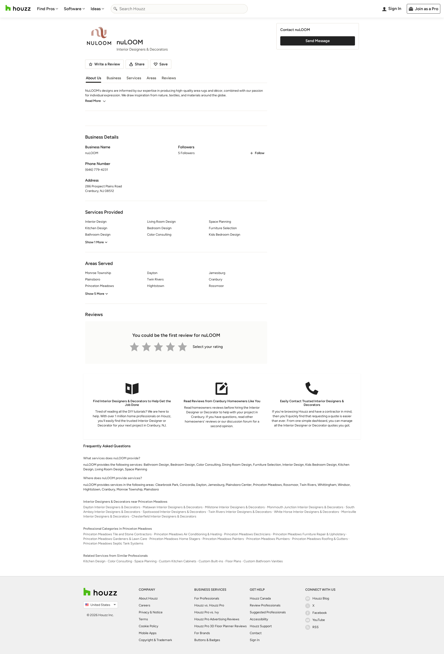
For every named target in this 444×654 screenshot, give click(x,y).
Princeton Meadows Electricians (247, 534)
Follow (259, 153)
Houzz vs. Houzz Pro (209, 605)
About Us (93, 78)
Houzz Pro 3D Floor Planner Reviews (220, 626)
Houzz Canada (260, 598)
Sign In (255, 640)
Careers (144, 605)
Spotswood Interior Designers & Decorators (174, 512)
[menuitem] (47, 8)
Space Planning (145, 561)
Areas (151, 78)
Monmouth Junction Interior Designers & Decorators (305, 507)
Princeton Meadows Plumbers (268, 539)
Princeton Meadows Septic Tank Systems (113, 543)
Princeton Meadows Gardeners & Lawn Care (115, 539)
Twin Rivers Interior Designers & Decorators (240, 512)
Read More (93, 101)
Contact (256, 633)
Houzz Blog (320, 598)
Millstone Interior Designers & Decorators (235, 507)
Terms (143, 619)
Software (72, 8)
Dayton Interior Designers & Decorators (111, 507)
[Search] (115, 8)
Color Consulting (120, 561)
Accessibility (259, 619)
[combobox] (179, 8)
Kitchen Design (94, 561)
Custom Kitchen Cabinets (177, 561)
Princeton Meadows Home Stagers (174, 539)
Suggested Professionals (268, 612)
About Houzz (148, 598)
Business (114, 78)
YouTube (318, 620)
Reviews (169, 78)
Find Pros (46, 8)
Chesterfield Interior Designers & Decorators (164, 516)
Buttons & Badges (207, 640)
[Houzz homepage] (18, 8)
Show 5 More (94, 294)
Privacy (144, 612)
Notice (158, 612)
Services (133, 78)
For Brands (202, 633)
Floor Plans (233, 561)
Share (140, 64)
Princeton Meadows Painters (223, 539)
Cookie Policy (148, 626)
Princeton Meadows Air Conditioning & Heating (188, 534)
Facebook (319, 613)
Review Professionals (265, 605)
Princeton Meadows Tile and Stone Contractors (117, 534)
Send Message (317, 41)
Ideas (96, 8)
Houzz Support (261, 626)
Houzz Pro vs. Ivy (206, 612)
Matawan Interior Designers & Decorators (173, 507)
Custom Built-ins (211, 561)
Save (163, 64)
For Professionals (206, 598)
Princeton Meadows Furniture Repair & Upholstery (309, 534)
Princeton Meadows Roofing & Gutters (320, 539)
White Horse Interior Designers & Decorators (306, 512)
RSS (315, 627)
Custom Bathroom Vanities (263, 561)
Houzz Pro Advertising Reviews (216, 619)
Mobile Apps (148, 633)
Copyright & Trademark (155, 640)
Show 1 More (94, 242)
